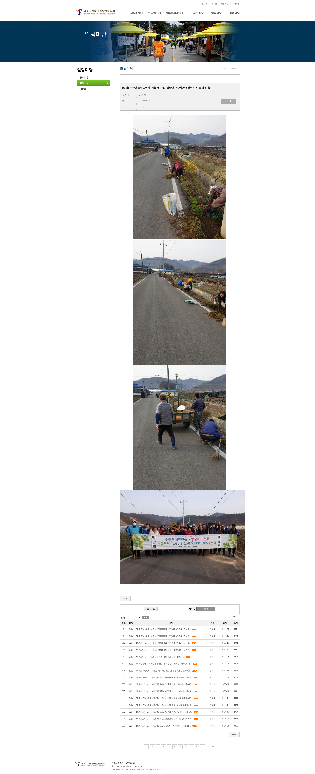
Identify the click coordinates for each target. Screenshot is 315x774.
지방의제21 (136, 13)
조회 (236, 623)
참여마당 (234, 13)
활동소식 (84, 83)
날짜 (225, 623)
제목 (171, 623)
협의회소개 (154, 13)
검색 (206, 609)
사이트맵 (236, 4)
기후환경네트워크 (175, 13)
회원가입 (224, 4)
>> (213, 747)
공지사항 (84, 77)
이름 (212, 623)
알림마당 (216, 13)
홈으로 (204, 4)
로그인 (214, 4)
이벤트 (83, 89)
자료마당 (198, 13)
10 (197, 747)
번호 (124, 623)
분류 (131, 623)
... (202, 747)
